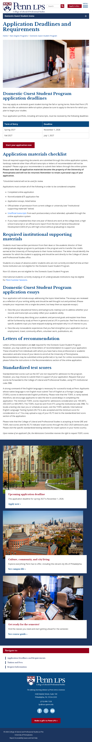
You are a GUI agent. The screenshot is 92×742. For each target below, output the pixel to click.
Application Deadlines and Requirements (26, 658)
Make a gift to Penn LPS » (46, 720)
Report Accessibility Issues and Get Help (23, 738)
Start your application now (19, 145)
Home (5, 36)
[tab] (46, 16)
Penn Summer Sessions (16, 280)
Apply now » (14, 504)
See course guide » (17, 634)
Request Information (17, 667)
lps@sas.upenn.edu (46, 704)
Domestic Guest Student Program (43, 36)
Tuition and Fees (15, 662)
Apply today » (74, 6)
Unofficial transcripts (17, 213)
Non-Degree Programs (19, 36)
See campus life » (17, 569)
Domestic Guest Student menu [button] (19, 16)
